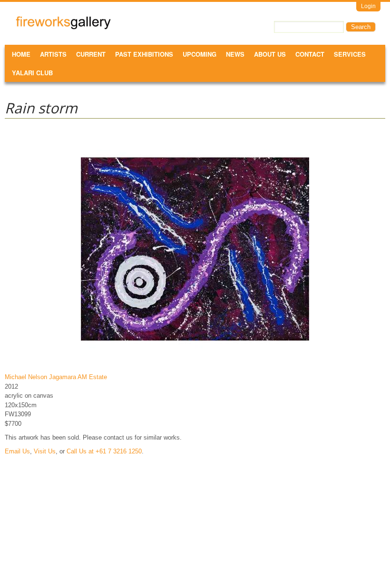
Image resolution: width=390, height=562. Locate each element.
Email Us (17, 451)
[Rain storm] (195, 363)
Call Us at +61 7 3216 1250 (104, 451)
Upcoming (199, 54)
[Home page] (63, 27)
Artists (53, 54)
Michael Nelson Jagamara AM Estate (56, 377)
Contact (309, 54)
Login (368, 6)
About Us (270, 54)
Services (350, 54)
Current (91, 54)
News (235, 54)
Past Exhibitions (144, 54)
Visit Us (45, 451)
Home (21, 54)
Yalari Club (32, 72)
